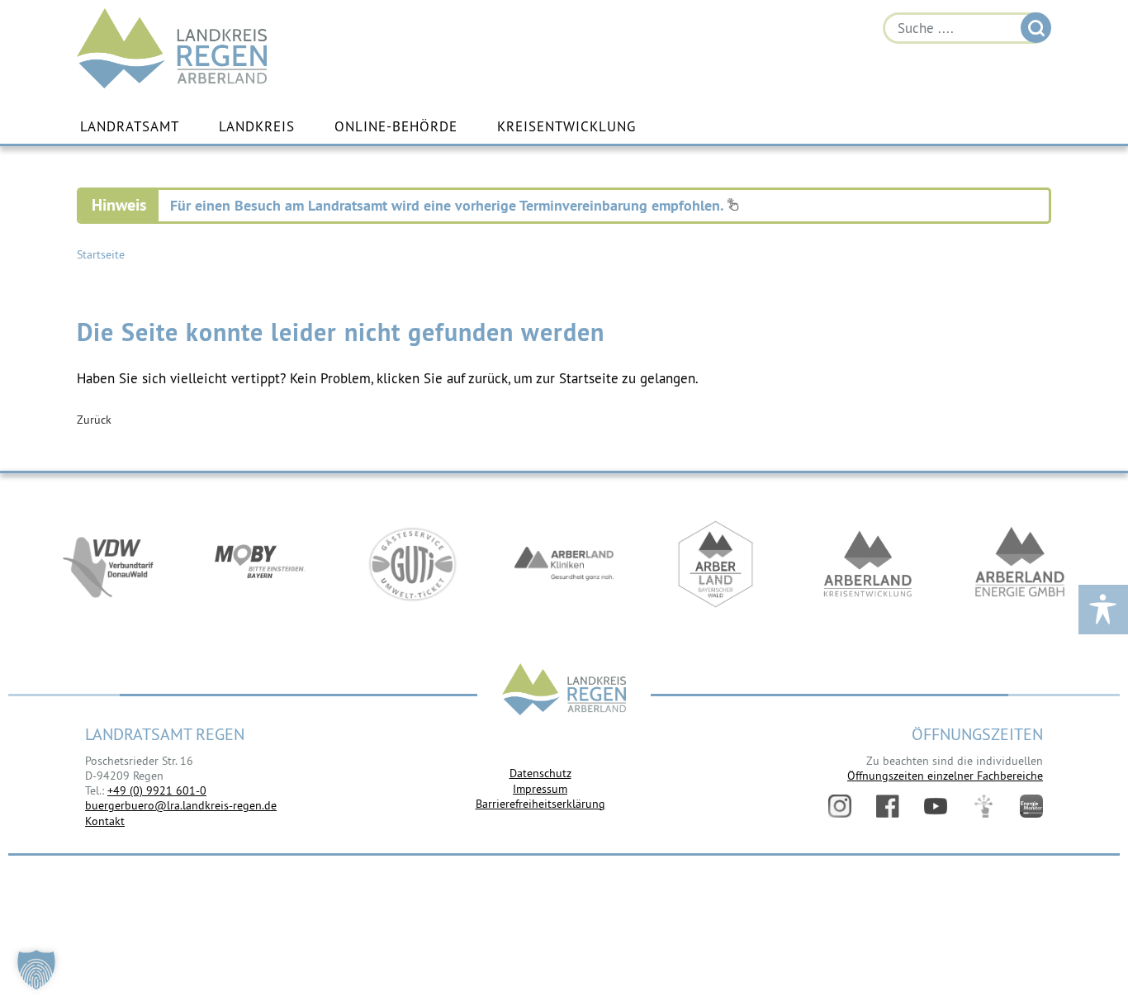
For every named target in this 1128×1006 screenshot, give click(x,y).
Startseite (101, 254)
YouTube (935, 806)
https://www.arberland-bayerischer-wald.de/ (715, 564)
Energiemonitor (1031, 806)
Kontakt (105, 821)
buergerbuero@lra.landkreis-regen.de (181, 805)
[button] (36, 969)
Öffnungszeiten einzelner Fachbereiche (945, 775)
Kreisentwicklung (566, 126)
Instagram (839, 806)
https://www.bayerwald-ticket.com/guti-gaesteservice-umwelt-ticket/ (412, 564)
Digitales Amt (983, 806)
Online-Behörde (395, 126)
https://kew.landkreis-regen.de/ (867, 564)
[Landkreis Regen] (564, 691)
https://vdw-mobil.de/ (108, 564)
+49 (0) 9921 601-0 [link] (156, 790)
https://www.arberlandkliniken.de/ (564, 564)
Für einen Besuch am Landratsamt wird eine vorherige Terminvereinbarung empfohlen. (448, 205)
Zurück (94, 419)
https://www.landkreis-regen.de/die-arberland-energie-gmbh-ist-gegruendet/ (1019, 564)
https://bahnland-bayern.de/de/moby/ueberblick (260, 564)
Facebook (887, 806)
